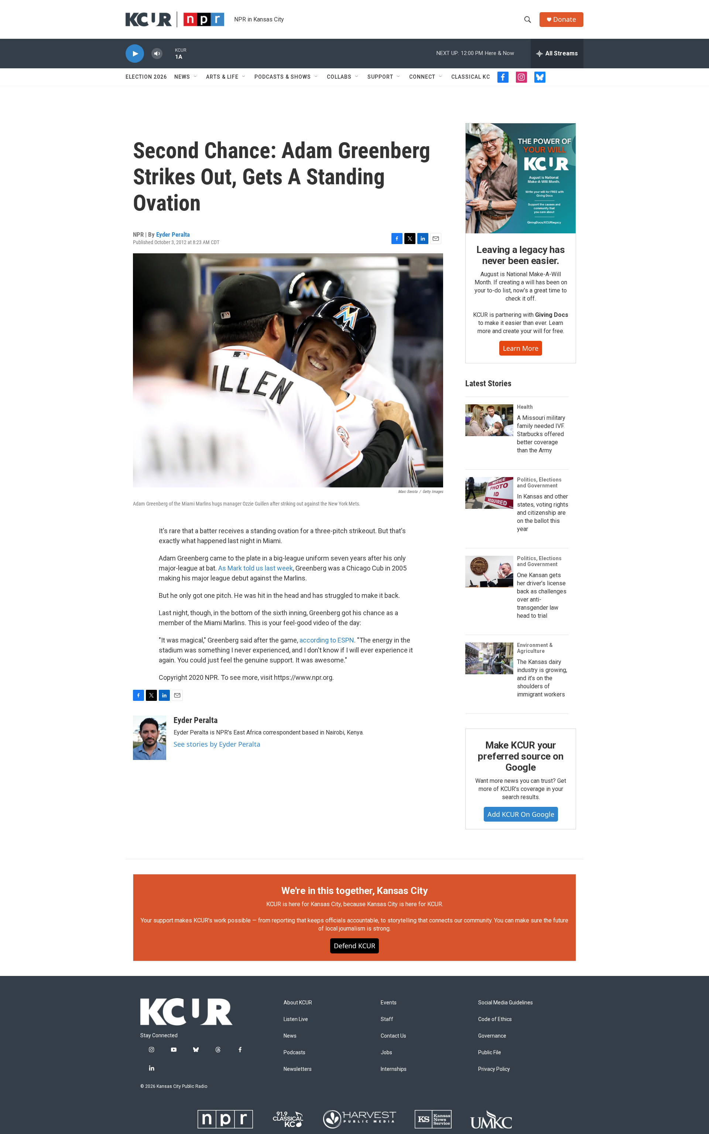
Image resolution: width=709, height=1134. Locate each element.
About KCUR (298, 1002)
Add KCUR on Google (520, 814)
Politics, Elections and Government (539, 483)
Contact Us (393, 1036)
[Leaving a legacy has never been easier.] (521, 178)
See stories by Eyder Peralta (217, 744)
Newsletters (298, 1069)
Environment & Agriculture (535, 648)
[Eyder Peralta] (149, 738)
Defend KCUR (354, 945)
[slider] (169, 53)
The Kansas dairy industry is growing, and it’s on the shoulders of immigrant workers (542, 678)
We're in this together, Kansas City (354, 890)
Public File (489, 1052)
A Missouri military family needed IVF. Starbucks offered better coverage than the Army (541, 434)
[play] (135, 53)
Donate (564, 19)
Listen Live (296, 1019)
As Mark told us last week (255, 568)
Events (389, 1002)
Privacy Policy (494, 1069)
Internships (394, 1069)
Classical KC (470, 77)
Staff (387, 1019)
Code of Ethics (495, 1019)
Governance (492, 1036)
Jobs (386, 1052)
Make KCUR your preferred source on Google (520, 756)
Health (525, 407)
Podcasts (294, 1052)
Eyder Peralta (173, 234)
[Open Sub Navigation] (196, 77)
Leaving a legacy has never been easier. (520, 255)
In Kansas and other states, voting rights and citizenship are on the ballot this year (542, 512)
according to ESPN (326, 640)
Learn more (520, 348)
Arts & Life (222, 77)
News (182, 77)
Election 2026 (146, 77)
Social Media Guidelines (505, 1002)
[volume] (157, 53)
